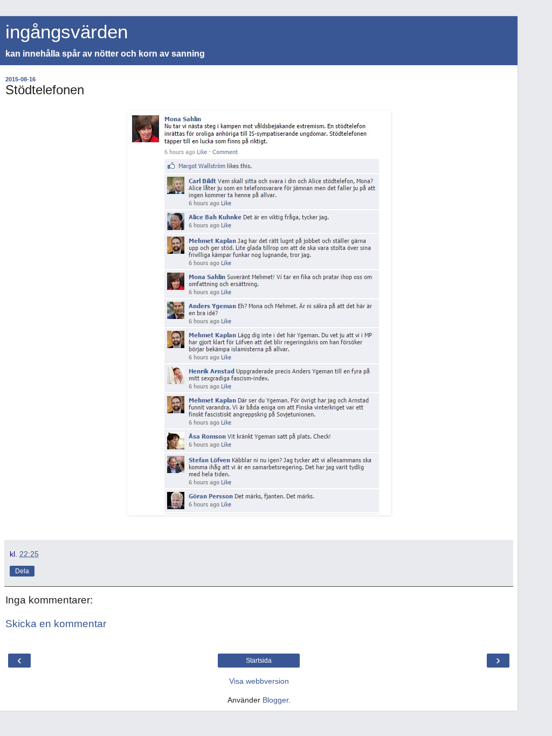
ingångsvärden (66, 32)
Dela (22, 571)
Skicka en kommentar (55, 623)
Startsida (259, 660)
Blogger (275, 700)
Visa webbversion (259, 681)
